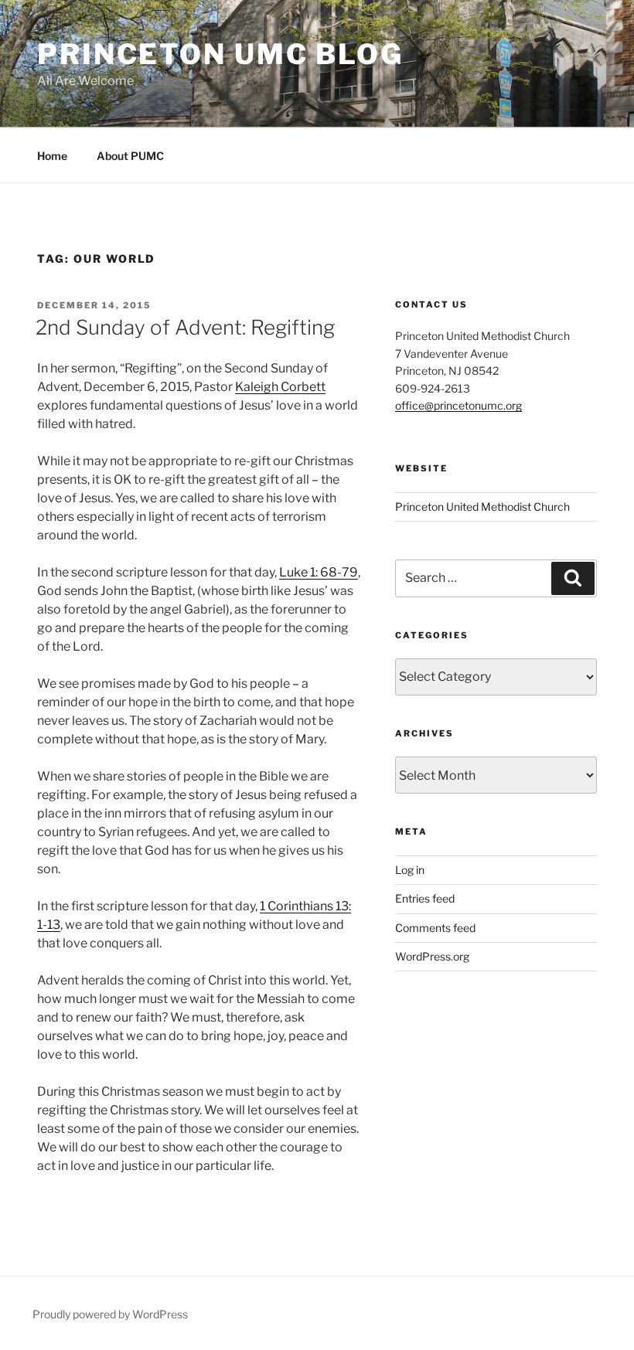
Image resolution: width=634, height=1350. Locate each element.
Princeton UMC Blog (220, 54)
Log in (409, 869)
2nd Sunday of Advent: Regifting (185, 327)
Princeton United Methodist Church (482, 506)
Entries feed (425, 898)
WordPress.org (432, 956)
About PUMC (130, 155)
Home (52, 155)
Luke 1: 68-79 (318, 572)
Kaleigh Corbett (280, 386)
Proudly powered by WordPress (110, 1314)
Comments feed (435, 927)
